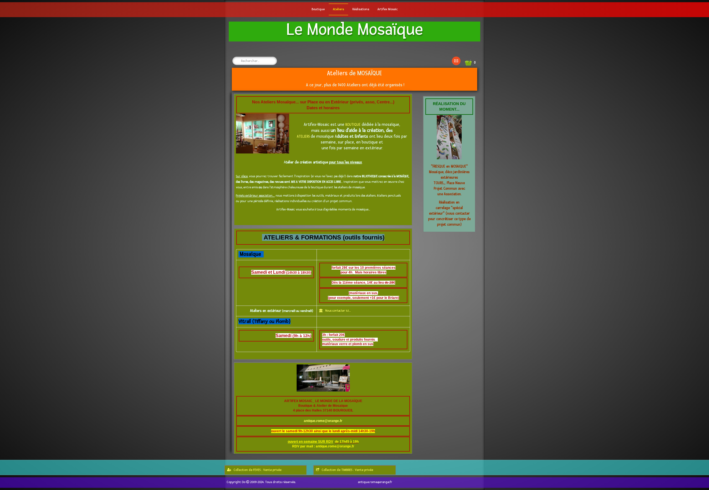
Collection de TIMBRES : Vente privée (347, 470)
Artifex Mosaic (387, 9)
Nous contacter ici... (338, 310)
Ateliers (338, 9)
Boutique (318, 9)
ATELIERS (304, 136)
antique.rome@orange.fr (323, 421)
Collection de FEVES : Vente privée (257, 470)
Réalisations (360, 9)
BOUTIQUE (353, 124)
